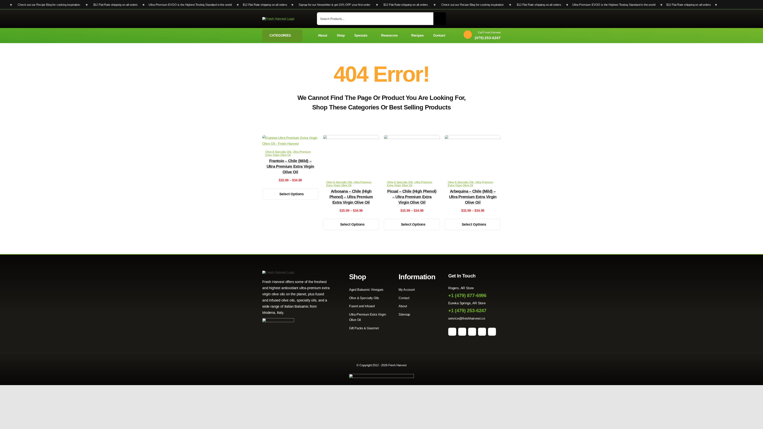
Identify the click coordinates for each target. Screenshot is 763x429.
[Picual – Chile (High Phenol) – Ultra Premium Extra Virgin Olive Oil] (412, 138)
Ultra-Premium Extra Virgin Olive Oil (288, 153)
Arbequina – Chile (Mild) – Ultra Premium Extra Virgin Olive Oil (473, 197)
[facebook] (452, 332)
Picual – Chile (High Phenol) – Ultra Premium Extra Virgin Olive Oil (411, 197)
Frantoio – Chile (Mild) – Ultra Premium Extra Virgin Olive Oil (290, 166)
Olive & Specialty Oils (278, 151)
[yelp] (492, 332)
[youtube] (482, 332)
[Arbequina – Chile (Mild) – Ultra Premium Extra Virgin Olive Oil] (473, 138)
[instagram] (462, 332)
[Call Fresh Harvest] (481, 35)
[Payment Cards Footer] (381, 376)
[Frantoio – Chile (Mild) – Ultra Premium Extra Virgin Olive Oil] (290, 138)
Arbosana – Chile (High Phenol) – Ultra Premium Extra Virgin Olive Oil (351, 197)
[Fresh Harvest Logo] (278, 19)
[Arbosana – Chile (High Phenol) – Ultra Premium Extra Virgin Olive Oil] (351, 138)
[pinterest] (472, 332)
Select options (291, 194)
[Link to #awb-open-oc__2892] (499, 19)
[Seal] (278, 320)
